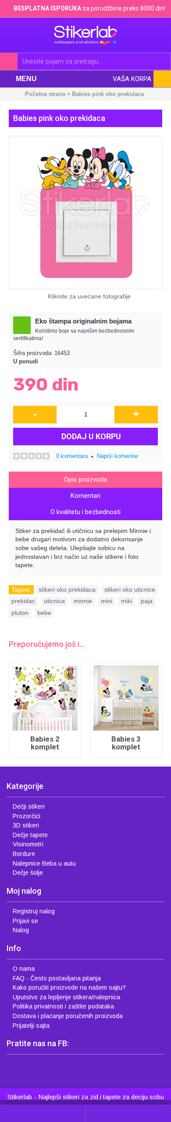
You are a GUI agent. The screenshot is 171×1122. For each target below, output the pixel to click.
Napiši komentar (117, 456)
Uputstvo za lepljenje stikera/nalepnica (66, 997)
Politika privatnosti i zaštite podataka (63, 1006)
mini (106, 600)
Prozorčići (26, 816)
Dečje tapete (30, 834)
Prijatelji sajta (31, 1025)
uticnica (54, 600)
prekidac (23, 600)
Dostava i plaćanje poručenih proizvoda (68, 1015)
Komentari (85, 496)
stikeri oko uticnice (129, 589)
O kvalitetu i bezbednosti (85, 512)
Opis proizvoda (85, 479)
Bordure (24, 853)
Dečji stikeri (29, 806)
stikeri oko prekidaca (67, 589)
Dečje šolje (28, 872)
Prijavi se (25, 920)
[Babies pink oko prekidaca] (85, 212)
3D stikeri (26, 825)
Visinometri (28, 844)
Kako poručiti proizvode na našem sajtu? (69, 987)
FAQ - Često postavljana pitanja (57, 978)
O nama (24, 968)
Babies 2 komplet (45, 743)
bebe (44, 612)
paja (147, 600)
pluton (19, 612)
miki (126, 600)
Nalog (21, 930)
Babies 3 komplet (126, 743)
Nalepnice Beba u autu (44, 863)
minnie (83, 600)
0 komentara (72, 456)
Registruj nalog (34, 911)
